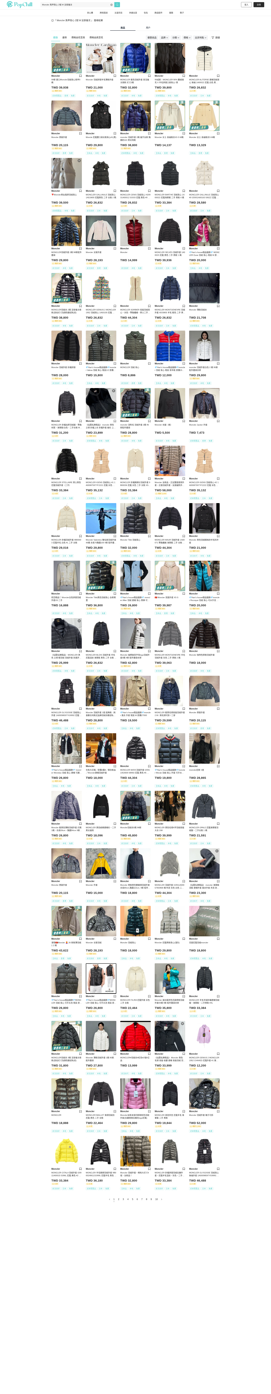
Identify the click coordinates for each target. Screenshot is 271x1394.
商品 (123, 28)
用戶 (148, 28)
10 (156, 1199)
